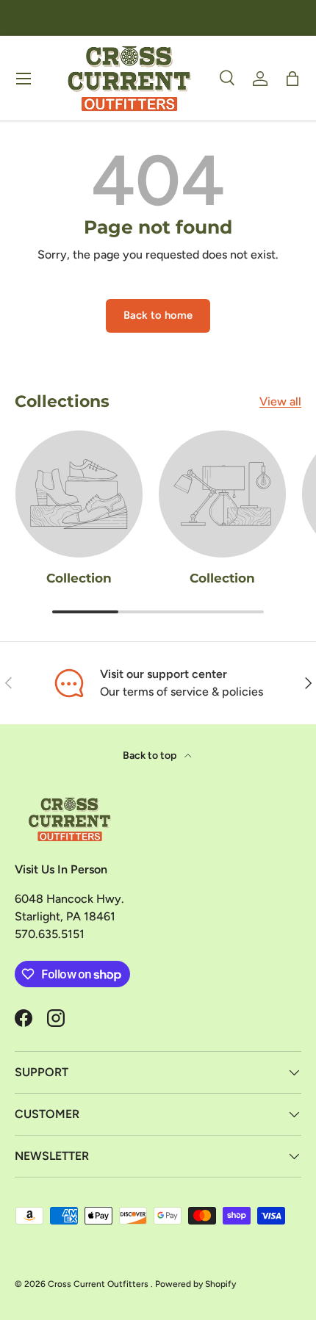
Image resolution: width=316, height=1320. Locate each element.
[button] (292, 78)
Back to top (151, 755)
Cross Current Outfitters (99, 1284)
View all (280, 401)
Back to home (158, 315)
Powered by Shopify (195, 1284)
